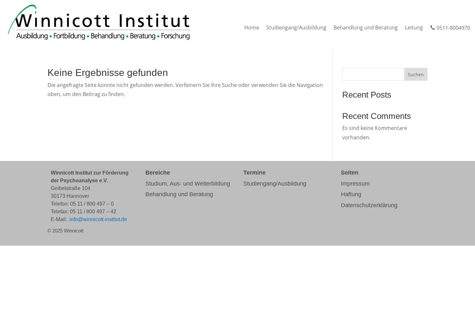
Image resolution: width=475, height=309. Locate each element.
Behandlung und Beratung (365, 28)
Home (251, 28)
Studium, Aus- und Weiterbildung (187, 183)
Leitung (414, 28)
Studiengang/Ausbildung (296, 28)
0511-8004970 (450, 28)
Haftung (351, 194)
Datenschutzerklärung (369, 205)
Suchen (416, 74)
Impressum (355, 183)
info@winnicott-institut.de (98, 219)
